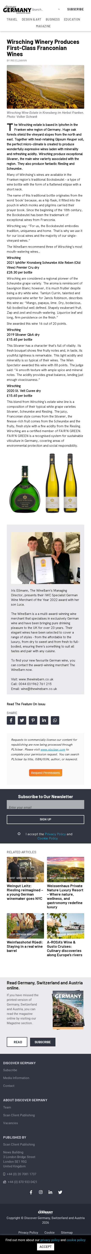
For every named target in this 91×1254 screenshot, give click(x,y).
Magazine (43, 26)
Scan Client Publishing (19, 1115)
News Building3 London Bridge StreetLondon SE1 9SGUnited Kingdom (19, 1159)
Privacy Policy (55, 834)
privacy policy (50, 1240)
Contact (8, 1086)
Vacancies (10, 1123)
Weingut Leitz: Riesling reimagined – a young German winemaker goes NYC (25, 892)
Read (18, 1042)
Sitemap (67, 1233)
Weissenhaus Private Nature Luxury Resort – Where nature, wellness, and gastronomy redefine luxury (65, 896)
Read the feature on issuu (26, 704)
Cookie (49, 1233)
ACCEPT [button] (46, 1247)
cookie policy (75, 1240)
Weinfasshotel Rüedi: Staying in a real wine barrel (25, 946)
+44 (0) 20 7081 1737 (21, 1174)
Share (11, 720)
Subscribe (75, 9)
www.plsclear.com (52, 749)
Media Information (16, 1078)
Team (7, 1107)
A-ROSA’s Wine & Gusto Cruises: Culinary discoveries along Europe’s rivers (64, 948)
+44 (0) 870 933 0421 (22, 1182)
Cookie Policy (47, 838)
